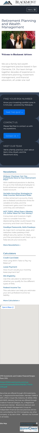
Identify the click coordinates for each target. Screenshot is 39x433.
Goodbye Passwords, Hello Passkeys (19, 227)
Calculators (9, 253)
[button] (32, 10)
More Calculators (11, 301)
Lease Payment (10, 267)
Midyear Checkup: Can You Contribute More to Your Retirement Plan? (19, 178)
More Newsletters (11, 245)
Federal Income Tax (12, 288)
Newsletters (9, 172)
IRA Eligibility (9, 276)
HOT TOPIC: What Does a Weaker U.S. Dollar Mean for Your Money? (18, 212)
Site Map (3, 423)
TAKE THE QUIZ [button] (13, 112)
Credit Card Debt (11, 258)
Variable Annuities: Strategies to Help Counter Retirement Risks (17, 194)
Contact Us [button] (11, 136)
